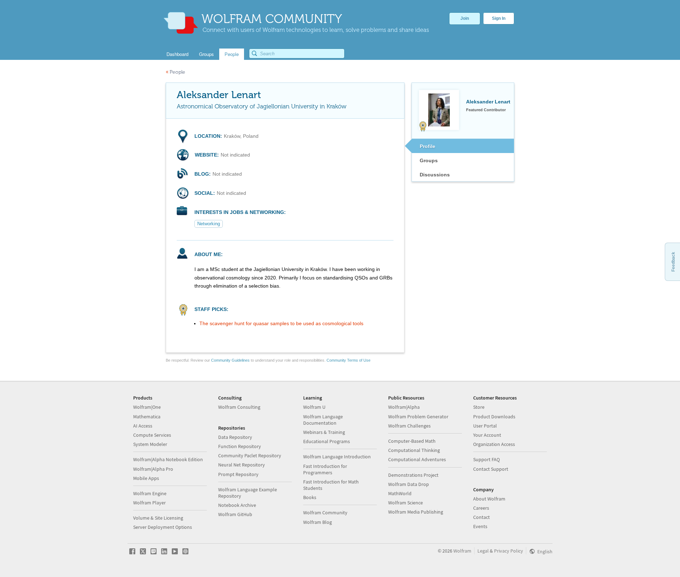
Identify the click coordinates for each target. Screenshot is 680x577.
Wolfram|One (147, 407)
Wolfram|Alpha (404, 407)
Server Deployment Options (162, 527)
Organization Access (494, 444)
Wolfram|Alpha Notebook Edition (168, 459)
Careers (481, 508)
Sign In (498, 18)
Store (478, 407)
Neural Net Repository (241, 465)
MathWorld (400, 493)
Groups (429, 160)
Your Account (487, 435)
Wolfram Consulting (239, 407)
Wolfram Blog (317, 522)
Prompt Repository (238, 474)
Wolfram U (314, 407)
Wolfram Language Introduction (337, 456)
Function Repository (239, 446)
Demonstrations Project (413, 475)
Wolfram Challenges (409, 426)
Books (309, 497)
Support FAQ (486, 459)
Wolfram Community (325, 512)
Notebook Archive (237, 505)
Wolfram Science (405, 502)
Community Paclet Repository (249, 455)
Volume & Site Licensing (158, 518)
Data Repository (235, 437)
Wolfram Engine (149, 493)
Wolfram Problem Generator (418, 416)
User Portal (485, 426)
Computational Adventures (417, 459)
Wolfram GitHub (235, 514)
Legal (483, 551)
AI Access (142, 426)
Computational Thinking (414, 450)
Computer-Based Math (412, 441)
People (175, 72)
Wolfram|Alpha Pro (153, 469)
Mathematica (146, 416)
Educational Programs (326, 441)
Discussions (435, 174)
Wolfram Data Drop (408, 484)
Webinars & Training (324, 432)
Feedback (673, 262)
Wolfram (462, 551)
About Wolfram (489, 499)
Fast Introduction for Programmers (325, 469)
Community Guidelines (230, 360)
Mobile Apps (146, 478)
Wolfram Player (149, 502)
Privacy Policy (508, 551)
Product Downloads (494, 416)
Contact (481, 517)
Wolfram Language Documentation (323, 419)
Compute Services (152, 435)
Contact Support (490, 469)
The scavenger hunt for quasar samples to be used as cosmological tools (281, 323)
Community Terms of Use (348, 360)
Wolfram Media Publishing (415, 512)
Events (480, 526)
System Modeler (150, 444)
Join (464, 18)
